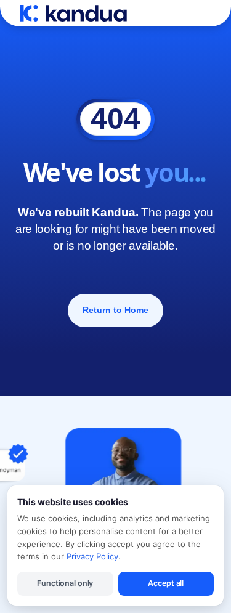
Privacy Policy (92, 556)
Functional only (65, 583)
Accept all (166, 583)
